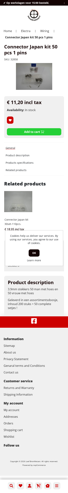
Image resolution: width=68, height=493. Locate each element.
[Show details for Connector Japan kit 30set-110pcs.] (18, 202)
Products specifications (20, 162)
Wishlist (9, 437)
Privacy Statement (16, 359)
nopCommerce (39, 465)
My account (11, 410)
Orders (8, 423)
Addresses (11, 417)
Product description (18, 155)
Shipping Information (18, 394)
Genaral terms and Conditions (24, 366)
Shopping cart (13, 430)
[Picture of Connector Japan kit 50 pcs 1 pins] (34, 76)
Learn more (34, 260)
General (10, 148)
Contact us (11, 372)
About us (10, 352)
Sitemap (9, 346)
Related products (16, 170)
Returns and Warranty (19, 388)
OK (34, 253)
